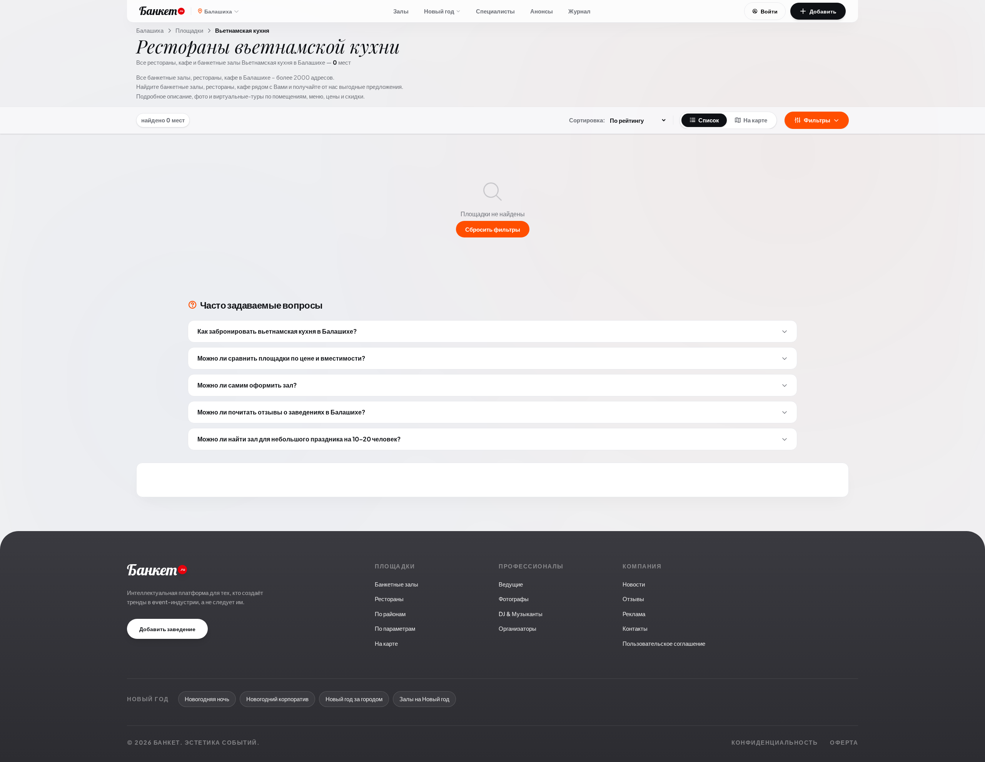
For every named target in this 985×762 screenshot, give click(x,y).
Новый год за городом (354, 698)
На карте (755, 120)
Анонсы (541, 11)
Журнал (579, 11)
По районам (390, 613)
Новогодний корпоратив (277, 698)
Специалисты (495, 11)
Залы (401, 11)
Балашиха (150, 30)
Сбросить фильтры (492, 229)
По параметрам (395, 628)
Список (708, 120)
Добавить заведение (167, 628)
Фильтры (817, 120)
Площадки (189, 30)
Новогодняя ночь (207, 698)
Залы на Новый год (424, 698)
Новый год (439, 11)
